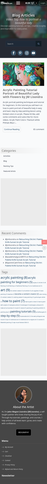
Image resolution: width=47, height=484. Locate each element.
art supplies (35, 291)
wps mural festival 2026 (21, 322)
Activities (6, 156)
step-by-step (10, 316)
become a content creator (27, 294)
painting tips (5, 312)
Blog (5, 161)
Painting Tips (8, 166)
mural (17, 308)
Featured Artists (9, 171)
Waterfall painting (7, 322)
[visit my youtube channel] (33, 53)
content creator (7, 297)
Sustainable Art (25, 316)
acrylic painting (14, 277)
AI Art (41, 282)
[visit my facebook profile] (13, 53)
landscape (25, 305)
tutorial (41, 319)
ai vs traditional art (36, 286)
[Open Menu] (18, 3)
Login (42, 3)
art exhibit (27, 291)
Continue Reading (12, 129)
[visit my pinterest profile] (20, 53)
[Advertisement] (23, 202)
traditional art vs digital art (29, 319)
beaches (11, 294)
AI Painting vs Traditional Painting (18, 286)
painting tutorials (22, 311)
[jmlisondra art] (6, 3)
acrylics (36, 282)
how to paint (13, 301)
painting (30, 308)
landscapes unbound (36, 305)
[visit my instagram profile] (26, 53)
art (5, 290)
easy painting (29, 297)
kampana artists (15, 305)
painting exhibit (39, 308)
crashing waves (18, 297)
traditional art (15, 319)
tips (8, 319)
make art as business (7, 308)
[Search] (39, 44)
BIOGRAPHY (23, 432)
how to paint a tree (31, 301)
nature (23, 308)
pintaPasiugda (41, 312)
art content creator (16, 291)
